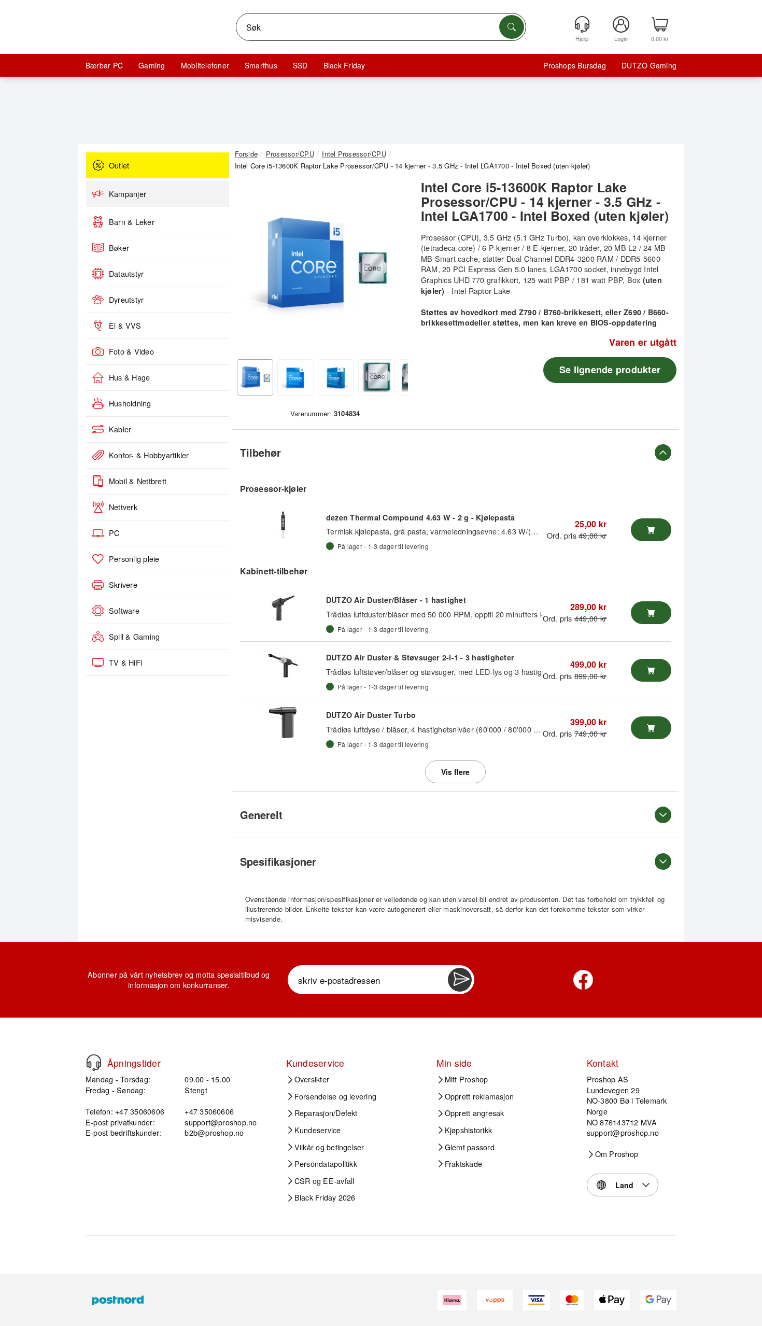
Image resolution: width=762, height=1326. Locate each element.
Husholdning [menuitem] (130, 403)
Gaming (151, 65)
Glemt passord (470, 1147)
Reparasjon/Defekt (326, 1113)
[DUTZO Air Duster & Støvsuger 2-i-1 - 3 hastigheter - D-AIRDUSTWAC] (283, 665)
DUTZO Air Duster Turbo (371, 715)
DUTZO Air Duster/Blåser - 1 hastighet (396, 600)
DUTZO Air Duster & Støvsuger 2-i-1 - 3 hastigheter (420, 657)
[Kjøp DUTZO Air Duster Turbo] (651, 727)
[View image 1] (255, 377)
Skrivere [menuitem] (123, 585)
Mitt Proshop (466, 1079)
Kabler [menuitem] (120, 429)
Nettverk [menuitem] (123, 507)
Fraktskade (463, 1164)
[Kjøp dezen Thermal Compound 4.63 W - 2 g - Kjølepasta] (651, 529)
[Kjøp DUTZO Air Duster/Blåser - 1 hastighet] (651, 612)
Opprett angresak (474, 1113)
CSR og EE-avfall (324, 1181)
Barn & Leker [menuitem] (131, 222)
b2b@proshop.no (214, 1132)
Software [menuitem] (124, 610)
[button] (321, 264)
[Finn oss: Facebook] (583, 979)
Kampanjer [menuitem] (127, 194)
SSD (300, 65)
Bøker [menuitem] (119, 248)
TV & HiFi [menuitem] (125, 662)
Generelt (261, 814)
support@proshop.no (221, 1122)
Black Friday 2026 (325, 1197)
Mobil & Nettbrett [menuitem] (137, 481)
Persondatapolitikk (325, 1164)
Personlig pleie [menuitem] (134, 559)
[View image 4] (376, 377)
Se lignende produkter (609, 369)
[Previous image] (250, 267)
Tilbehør (260, 452)
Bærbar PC (104, 65)
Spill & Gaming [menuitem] (134, 636)
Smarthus (261, 65)
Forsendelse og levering (335, 1096)
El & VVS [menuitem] (125, 325)
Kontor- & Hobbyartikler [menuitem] (149, 455)
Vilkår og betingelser (329, 1147)
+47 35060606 (209, 1111)
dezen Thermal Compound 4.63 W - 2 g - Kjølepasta (420, 517)
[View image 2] (295, 377)
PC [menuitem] (114, 533)
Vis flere (455, 772)
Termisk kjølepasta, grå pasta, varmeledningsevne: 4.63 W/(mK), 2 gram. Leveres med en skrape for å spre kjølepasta (528, 531)
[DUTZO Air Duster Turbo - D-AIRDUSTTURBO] (283, 722)
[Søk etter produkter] (511, 27)
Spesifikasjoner (278, 861)
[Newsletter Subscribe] (460, 980)
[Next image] (392, 267)
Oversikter (311, 1079)
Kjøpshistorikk (468, 1130)
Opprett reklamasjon (479, 1096)
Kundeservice (317, 1130)
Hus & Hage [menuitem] (129, 377)
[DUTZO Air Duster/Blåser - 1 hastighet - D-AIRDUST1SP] (283, 607)
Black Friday (344, 65)
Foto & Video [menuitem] (131, 351)
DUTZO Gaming (649, 65)
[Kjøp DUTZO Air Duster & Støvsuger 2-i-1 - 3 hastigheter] (651, 670)
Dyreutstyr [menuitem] (126, 299)
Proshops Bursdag (574, 65)
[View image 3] (336, 377)
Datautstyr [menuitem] (126, 274)
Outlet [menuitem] (119, 165)
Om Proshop (616, 1154)
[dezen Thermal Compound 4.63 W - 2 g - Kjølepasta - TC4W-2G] (283, 524)
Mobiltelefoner (205, 65)
